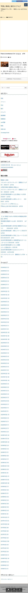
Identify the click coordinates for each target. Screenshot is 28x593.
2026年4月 (5, 277)
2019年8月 (5, 449)
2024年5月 (5, 356)
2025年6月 (5, 312)
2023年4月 (5, 401)
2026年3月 (5, 281)
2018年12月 (5, 476)
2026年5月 (5, 274)
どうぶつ (3, 112)
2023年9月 (5, 384)
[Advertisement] (14, 35)
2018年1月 (4, 514)
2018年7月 (5, 493)
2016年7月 (4, 568)
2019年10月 (5, 442)
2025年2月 (5, 325)
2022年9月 (5, 408)
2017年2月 (5, 551)
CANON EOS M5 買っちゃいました (11, 165)
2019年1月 (4, 473)
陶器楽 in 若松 (4, 180)
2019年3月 (5, 466)
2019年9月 (5, 445)
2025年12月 (5, 291)
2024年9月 (5, 342)
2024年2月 (5, 366)
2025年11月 (5, 295)
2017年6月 (5, 538)
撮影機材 (3, 115)
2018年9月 (5, 486)
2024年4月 (5, 360)
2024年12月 (5, 332)
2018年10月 (5, 483)
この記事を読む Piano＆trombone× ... (14, 78)
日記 (2, 105)
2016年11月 (5, 555)
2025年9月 (5, 301)
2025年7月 (5, 308)
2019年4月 (5, 462)
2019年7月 (5, 452)
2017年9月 (5, 527)
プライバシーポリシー (7, 579)
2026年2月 (5, 284)
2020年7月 (5, 421)
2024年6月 (5, 353)
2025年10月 (5, 298)
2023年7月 (5, 390)
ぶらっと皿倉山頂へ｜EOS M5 (9, 247)
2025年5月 (5, 315)
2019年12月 (5, 435)
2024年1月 (5, 370)
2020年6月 (5, 425)
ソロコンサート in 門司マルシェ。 (10, 204)
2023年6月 (5, 394)
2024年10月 (5, 339)
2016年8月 (5, 565)
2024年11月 (5, 336)
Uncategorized (5, 132)
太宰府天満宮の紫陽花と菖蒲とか (10, 187)
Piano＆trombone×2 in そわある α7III (13, 53)
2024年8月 (5, 346)
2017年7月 (5, 534)
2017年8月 (5, 531)
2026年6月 (5, 271)
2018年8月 (5, 490)
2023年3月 (5, 404)
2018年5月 (5, 500)
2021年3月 (4, 411)
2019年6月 (5, 455)
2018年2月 (5, 510)
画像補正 (3, 119)
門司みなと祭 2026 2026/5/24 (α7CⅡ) (12, 206)
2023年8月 (5, 387)
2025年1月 (5, 329)
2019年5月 (5, 459)
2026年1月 (5, 288)
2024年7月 (5, 349)
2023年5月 (5, 397)
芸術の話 (3, 129)
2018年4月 (5, 503)
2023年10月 (5, 380)
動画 (2, 125)
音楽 (10, 57)
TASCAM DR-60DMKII (7, 167)
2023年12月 (5, 373)
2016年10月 (5, 558)
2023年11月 (5, 377)
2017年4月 (5, 544)
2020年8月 (5, 418)
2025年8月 (5, 305)
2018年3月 (5, 507)
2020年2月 (5, 428)
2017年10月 (5, 524)
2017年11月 (5, 520)
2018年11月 (5, 479)
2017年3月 (5, 548)
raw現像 (3, 122)
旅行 (2, 108)
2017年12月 (5, 517)
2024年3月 (5, 363)
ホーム (3, 17)
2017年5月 (5, 541)
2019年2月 (5, 469)
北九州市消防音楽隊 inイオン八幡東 (10, 245)
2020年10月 (5, 414)
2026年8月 (5, 267)
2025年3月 (5, 322)
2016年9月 (5, 562)
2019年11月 (5, 438)
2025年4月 (5, 318)
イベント (3, 101)
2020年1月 (5, 431)
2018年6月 (5, 497)
